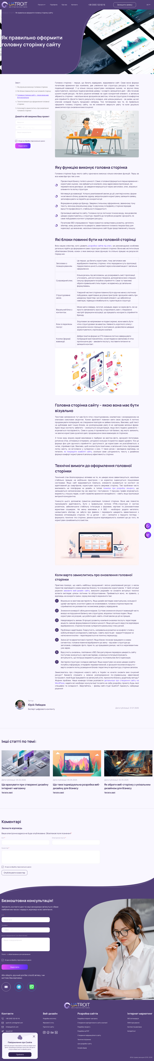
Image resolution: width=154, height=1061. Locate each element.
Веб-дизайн (50, 1013)
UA (148, 5)
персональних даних (38, 141)
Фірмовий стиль (48, 1023)
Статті (11, 13)
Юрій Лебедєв (36, 704)
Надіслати (22, 146)
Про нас (64, 5)
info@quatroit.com (12, 1027)
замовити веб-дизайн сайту (77, 590)
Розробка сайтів (88, 1013)
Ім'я (3, 838)
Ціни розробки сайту (85, 1044)
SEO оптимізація (133, 1018)
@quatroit (9, 1031)
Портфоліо (53, 5)
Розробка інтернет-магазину (88, 1018)
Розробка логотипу (49, 1018)
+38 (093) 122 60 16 (96, 4)
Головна (5, 13)
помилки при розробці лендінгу (118, 488)
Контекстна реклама (134, 1027)
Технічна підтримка (84, 1039)
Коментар (5, 848)
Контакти (74, 5)
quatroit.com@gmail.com (14, 1023)
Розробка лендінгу (84, 1027)
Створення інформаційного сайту (89, 1035)
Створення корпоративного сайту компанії (92, 1023)
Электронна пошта (59, 838)
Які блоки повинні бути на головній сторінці (34, 91)
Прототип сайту (48, 1027)
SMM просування (133, 1023)
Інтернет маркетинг (139, 1013)
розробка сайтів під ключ (100, 245)
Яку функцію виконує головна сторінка (32, 87)
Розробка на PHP (83, 1031)
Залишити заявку (124, 4)
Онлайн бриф (82, 1048)
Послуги (41, 5)
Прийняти (20, 1054)
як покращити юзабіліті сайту (78, 451)
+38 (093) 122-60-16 (13, 1018)
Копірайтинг (131, 1031)
